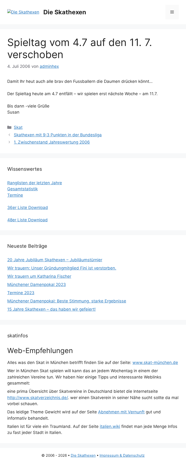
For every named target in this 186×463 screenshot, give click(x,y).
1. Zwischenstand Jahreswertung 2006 (52, 142)
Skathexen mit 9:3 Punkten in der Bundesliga (58, 134)
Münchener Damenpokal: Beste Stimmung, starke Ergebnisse (66, 301)
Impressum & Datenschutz (122, 455)
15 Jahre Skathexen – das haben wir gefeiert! (51, 309)
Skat (18, 127)
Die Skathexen (64, 12)
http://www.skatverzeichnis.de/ (37, 397)
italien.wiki (110, 426)
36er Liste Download (27, 207)
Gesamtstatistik (22, 188)
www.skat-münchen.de (155, 362)
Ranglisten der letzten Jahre (34, 182)
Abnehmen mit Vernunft (121, 411)
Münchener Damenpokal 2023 (36, 284)
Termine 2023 (20, 292)
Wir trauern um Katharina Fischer (39, 276)
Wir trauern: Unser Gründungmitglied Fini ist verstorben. (61, 268)
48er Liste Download (27, 219)
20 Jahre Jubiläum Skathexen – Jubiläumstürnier (54, 259)
